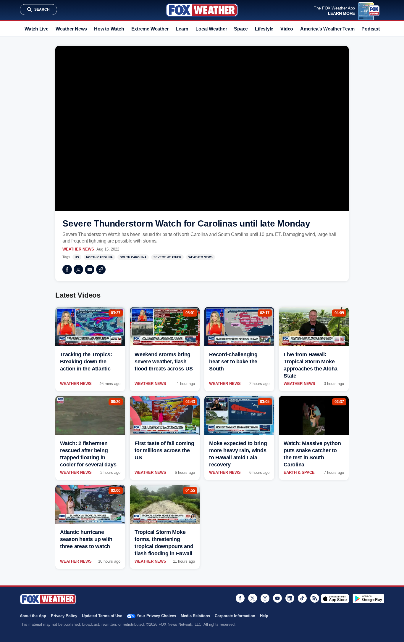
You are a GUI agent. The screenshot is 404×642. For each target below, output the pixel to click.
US (77, 257)
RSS (314, 598)
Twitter (78, 269)
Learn (182, 28)
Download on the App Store (335, 598)
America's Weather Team (327, 28)
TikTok (302, 598)
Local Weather (211, 28)
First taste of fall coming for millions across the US (164, 450)
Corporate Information (235, 616)
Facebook (67, 269)
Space (241, 28)
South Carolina (133, 257)
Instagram (265, 598)
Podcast (370, 28)
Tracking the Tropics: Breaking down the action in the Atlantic (86, 362)
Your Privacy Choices (156, 616)
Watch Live (37, 28)
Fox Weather (202, 10)
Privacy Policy (64, 616)
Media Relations (195, 616)
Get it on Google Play (368, 598)
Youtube (277, 598)
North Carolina (99, 257)
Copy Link (101, 269)
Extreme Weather (150, 28)
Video (286, 28)
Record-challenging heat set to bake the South (233, 362)
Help (264, 616)
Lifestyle (264, 28)
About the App (33, 616)
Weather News (71, 28)
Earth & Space (299, 472)
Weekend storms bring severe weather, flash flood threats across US (164, 362)
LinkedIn (289, 598)
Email (89, 269)
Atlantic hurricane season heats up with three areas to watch (86, 539)
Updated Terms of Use (102, 616)
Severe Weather (167, 257)
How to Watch (109, 28)
